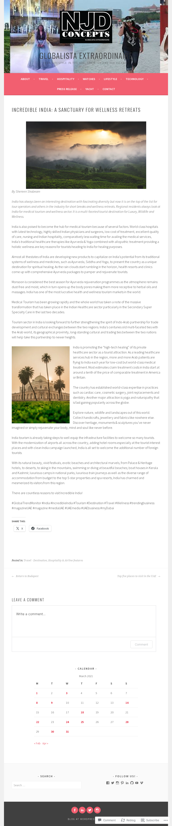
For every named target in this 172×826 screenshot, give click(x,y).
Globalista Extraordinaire (86, 55)
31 (67, 731)
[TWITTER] (89, 810)
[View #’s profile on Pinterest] (122, 783)
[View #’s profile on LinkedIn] (127, 783)
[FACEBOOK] (74, 810)
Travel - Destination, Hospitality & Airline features (53, 560)
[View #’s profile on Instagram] (117, 783)
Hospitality (65, 79)
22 (37, 722)
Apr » (45, 743)
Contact (109, 89)
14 (126, 703)
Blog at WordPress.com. (86, 819)
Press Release (67, 89)
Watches (89, 79)
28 (126, 722)
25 (82, 722)
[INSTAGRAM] (97, 810)
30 (52, 731)
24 (67, 722)
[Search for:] (47, 785)
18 (82, 712)
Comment (141, 644)
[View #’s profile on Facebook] (107, 783)
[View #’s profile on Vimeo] (141, 783)
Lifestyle (110, 79)
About (25, 79)
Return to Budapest (26, 576)
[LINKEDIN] (82, 810)
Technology (134, 79)
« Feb (37, 743)
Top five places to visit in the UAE (137, 576)
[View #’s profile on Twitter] (112, 783)
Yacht (89, 89)
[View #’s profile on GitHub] (132, 783)
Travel (43, 79)
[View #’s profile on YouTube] (136, 783)
